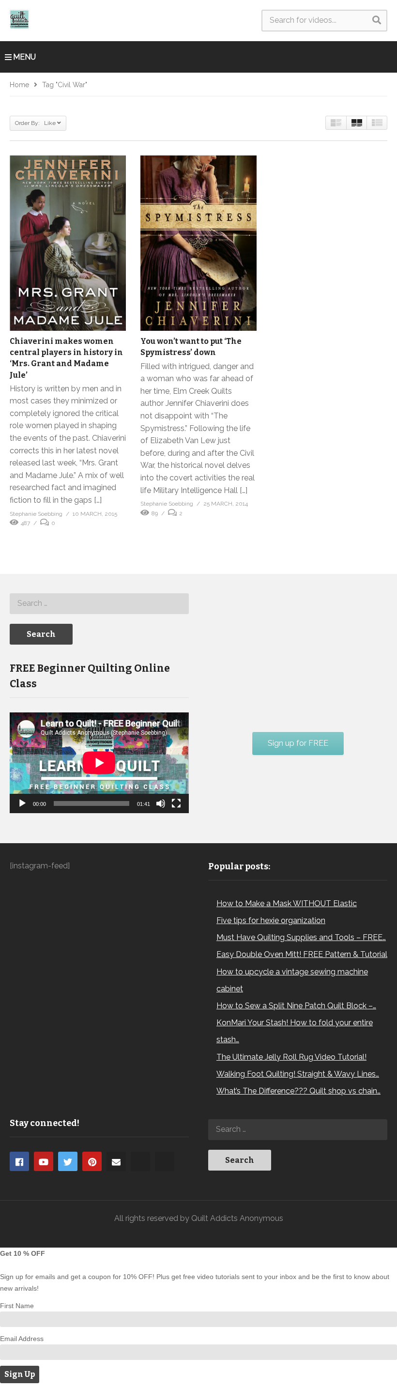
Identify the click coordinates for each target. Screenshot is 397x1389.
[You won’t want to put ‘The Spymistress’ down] (198, 243)
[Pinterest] (92, 1161)
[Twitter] (67, 1161)
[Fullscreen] (176, 803)
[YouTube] (43, 1161)
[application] (99, 762)
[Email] (116, 1161)
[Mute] (161, 803)
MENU (24, 57)
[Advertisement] (280, 650)
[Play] (22, 803)
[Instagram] (140, 1161)
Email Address (22, 1339)
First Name (17, 1306)
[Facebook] (19, 1161)
